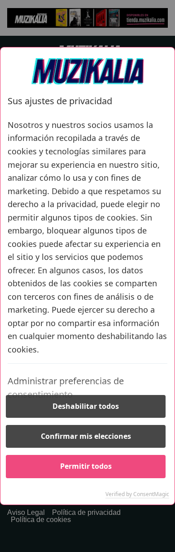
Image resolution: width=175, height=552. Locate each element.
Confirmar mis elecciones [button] (86, 436)
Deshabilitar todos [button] (85, 406)
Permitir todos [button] (86, 466)
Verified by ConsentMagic (137, 494)
